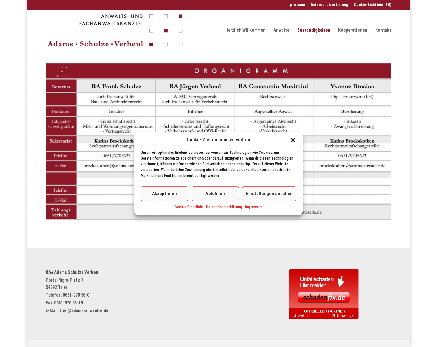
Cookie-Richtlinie (189, 207)
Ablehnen (215, 193)
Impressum (254, 207)
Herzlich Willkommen (245, 30)
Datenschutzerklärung (224, 207)
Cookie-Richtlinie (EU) (372, 5)
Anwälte (281, 30)
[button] (293, 140)
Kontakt (383, 30)
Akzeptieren (164, 193)
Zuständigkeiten (313, 30)
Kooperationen (352, 30)
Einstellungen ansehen (269, 193)
